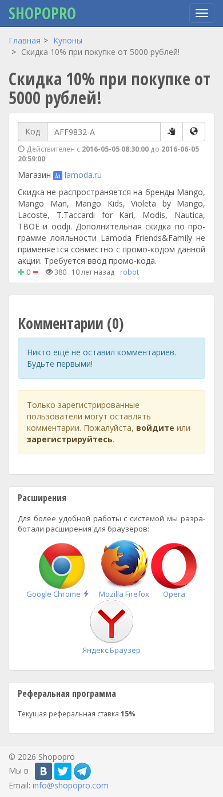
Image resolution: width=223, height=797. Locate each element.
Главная (25, 40)
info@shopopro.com (71, 785)
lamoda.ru (83, 174)
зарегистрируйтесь (70, 439)
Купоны (67, 40)
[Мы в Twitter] (62, 771)
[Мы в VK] (43, 771)
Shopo (42, 13)
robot (129, 271)
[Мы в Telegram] (82, 771)
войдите (155, 427)
